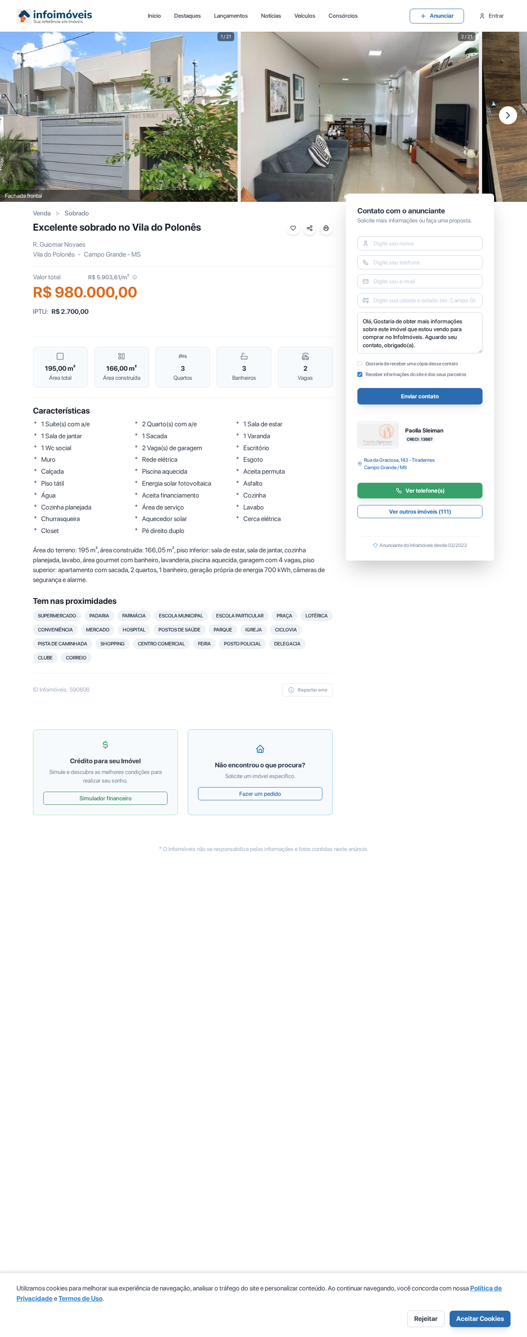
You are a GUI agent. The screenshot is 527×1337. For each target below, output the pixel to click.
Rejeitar (426, 1319)
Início (154, 15)
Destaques (187, 15)
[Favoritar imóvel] (293, 228)
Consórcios (343, 15)
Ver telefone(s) (425, 490)
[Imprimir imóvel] (326, 228)
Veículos (304, 15)
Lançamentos (231, 15)
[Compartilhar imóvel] (309, 228)
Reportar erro (312, 690)
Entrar (496, 15)
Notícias (271, 15)
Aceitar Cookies (480, 1319)
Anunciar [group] (442, 15)
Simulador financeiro (105, 798)
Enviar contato (420, 396)
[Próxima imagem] (508, 115)
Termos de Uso (80, 1298)
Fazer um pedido (260, 793)
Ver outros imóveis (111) (420, 511)
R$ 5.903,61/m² (108, 277)
